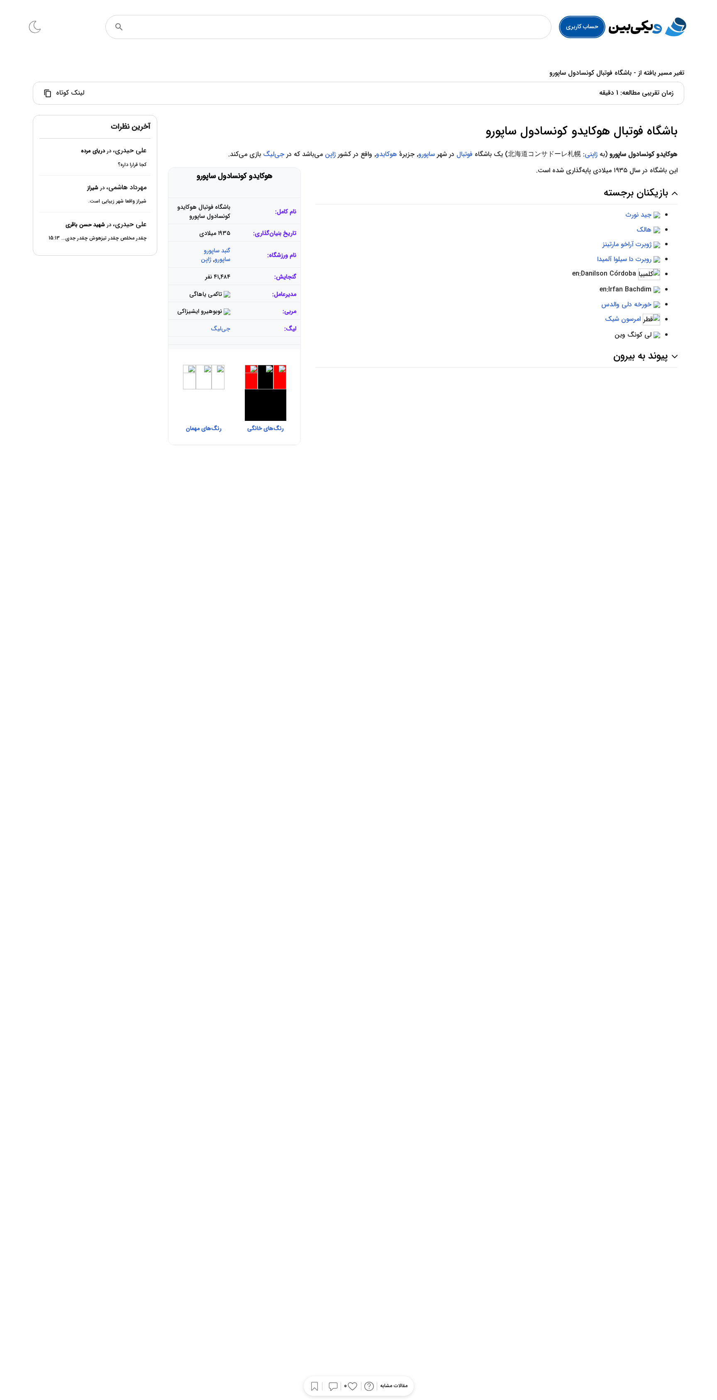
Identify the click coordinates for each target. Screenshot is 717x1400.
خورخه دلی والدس (626, 304)
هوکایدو (386, 154)
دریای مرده (93, 151)
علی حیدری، (129, 150)
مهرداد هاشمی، (126, 187)
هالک (644, 230)
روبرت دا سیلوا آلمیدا (624, 259)
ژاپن (330, 154)
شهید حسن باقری (85, 224)
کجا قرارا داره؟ (132, 164)
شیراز (92, 187)
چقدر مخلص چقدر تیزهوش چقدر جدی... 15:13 (97, 238)
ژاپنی (591, 154)
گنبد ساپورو (217, 251)
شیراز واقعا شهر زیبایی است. (117, 201)
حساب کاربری (582, 26)
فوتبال (464, 154)
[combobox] (339, 27)
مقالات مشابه (393, 1386)
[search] (119, 27)
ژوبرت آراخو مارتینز (626, 244)
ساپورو (426, 154)
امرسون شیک (623, 319)
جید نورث (638, 215)
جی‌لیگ (273, 154)
